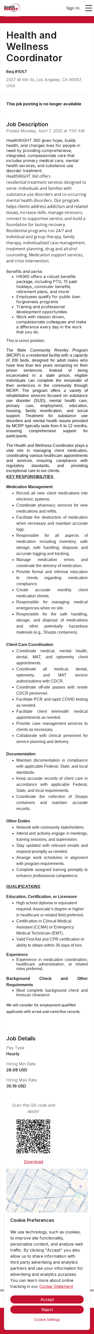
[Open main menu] (88, 8)
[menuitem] (12, 8)
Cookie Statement (56, 1286)
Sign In (72, 8)
